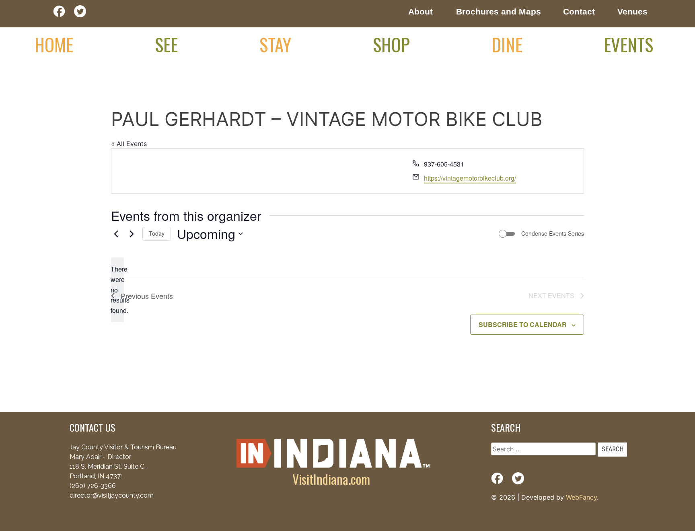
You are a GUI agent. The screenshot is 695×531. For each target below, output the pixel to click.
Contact (579, 11)
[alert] (117, 290)
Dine (506, 44)
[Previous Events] (116, 234)
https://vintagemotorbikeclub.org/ (470, 178)
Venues (632, 11)
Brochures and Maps (498, 11)
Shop (391, 44)
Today (156, 233)
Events (628, 44)
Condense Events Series (552, 233)
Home (54, 44)
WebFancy (581, 497)
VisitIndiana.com (331, 478)
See (166, 44)
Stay (275, 44)
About (420, 11)
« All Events (129, 144)
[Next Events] (131, 234)
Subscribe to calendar (523, 324)
